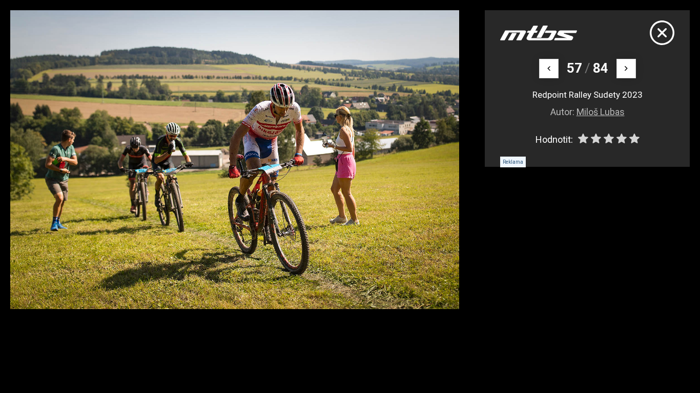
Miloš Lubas (601, 111)
